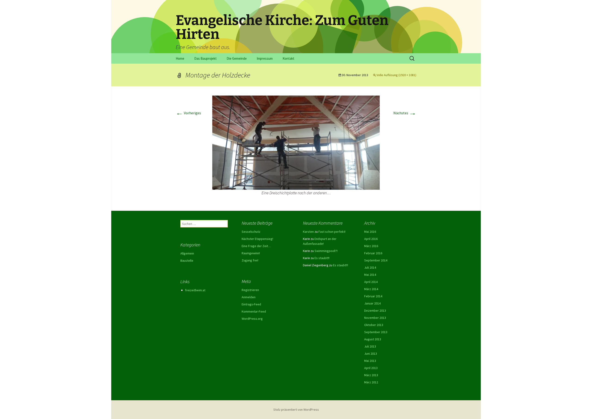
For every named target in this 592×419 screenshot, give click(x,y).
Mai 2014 (370, 275)
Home (180, 58)
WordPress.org (252, 319)
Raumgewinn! (251, 253)
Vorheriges (188, 113)
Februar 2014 (373, 296)
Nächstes (404, 113)
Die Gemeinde (237, 58)
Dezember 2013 (375, 310)
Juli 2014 (370, 267)
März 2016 (371, 246)
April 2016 (371, 239)
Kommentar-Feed (254, 311)
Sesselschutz (251, 232)
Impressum (265, 58)
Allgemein (187, 253)
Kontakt (288, 58)
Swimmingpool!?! (326, 251)
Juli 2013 (370, 346)
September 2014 (375, 260)
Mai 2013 (370, 361)
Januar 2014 (372, 303)
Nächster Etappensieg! (257, 239)
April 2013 (371, 368)
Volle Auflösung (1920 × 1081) (396, 75)
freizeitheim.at (195, 290)
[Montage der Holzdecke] (296, 142)
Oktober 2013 (373, 325)
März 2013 (371, 375)
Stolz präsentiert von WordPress (296, 409)
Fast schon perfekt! (331, 232)
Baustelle (186, 260)
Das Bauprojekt (205, 58)
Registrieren (250, 290)
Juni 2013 (370, 353)
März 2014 (371, 289)
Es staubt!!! (322, 258)
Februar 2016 (373, 253)
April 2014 (371, 282)
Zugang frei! (250, 260)
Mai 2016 (370, 232)
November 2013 (375, 318)
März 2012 (371, 382)
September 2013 (375, 332)
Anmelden (249, 297)
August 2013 (372, 339)
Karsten (308, 232)
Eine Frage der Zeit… (256, 246)
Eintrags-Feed (251, 304)
